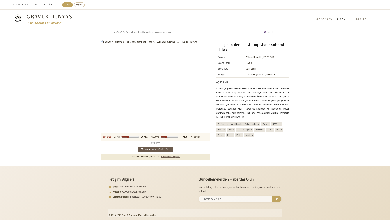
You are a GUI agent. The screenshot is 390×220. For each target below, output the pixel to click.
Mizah (279, 129)
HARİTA (361, 18)
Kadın (229, 135)
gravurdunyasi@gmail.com (133, 186)
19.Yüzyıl (276, 124)
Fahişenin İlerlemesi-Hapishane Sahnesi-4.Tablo (238, 124)
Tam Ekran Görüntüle (157, 149)
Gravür (266, 124)
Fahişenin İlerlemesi (162, 32)
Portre (220, 135)
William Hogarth (245, 129)
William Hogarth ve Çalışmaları (139, 32)
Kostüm (249, 135)
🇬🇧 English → (270, 32)
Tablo (231, 129)
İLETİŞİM (53, 4)
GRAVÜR (343, 18)
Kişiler (239, 135)
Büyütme (168, 136)
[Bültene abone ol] (276, 199)
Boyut (131, 136)
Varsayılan (195, 137)
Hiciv (270, 129)
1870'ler (221, 129)
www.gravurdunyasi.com (134, 192)
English (79, 5)
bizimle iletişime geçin (170, 156)
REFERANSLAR (20, 4)
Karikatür (260, 129)
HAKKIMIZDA (39, 4)
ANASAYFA (324, 18)
